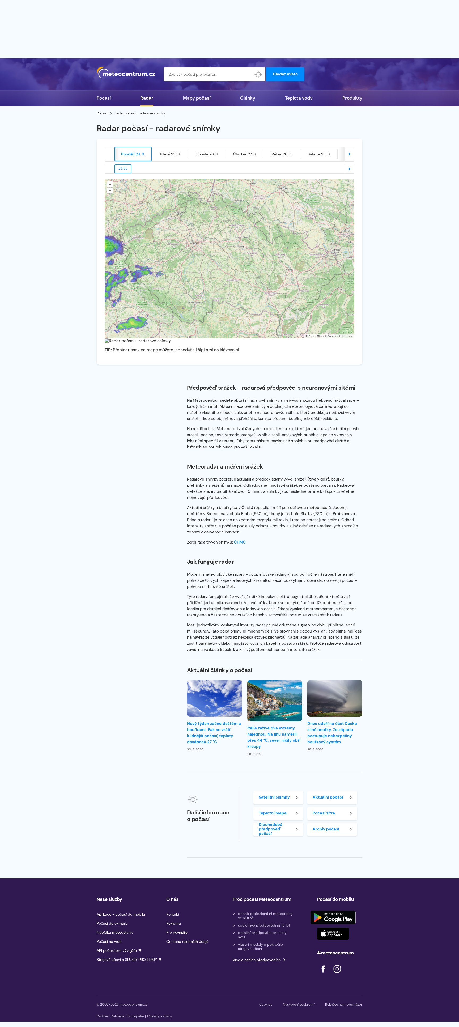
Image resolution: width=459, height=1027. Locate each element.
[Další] (349, 154)
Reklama (173, 923)
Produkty (352, 98)
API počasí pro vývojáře (117, 950)
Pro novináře (177, 932)
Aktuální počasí (328, 797)
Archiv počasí (326, 829)
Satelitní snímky (274, 797)
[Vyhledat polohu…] (258, 74)
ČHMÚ (240, 542)
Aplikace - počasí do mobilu (121, 914)
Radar (146, 98)
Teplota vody (299, 98)
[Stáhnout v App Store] (333, 934)
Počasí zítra (324, 813)
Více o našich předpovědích (257, 959)
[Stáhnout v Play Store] (333, 917)
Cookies (265, 1004)
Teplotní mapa (273, 813)
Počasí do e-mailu (112, 923)
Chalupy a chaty (159, 1016)
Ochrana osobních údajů (187, 941)
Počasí (104, 98)
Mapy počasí (196, 98)
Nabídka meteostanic (115, 932)
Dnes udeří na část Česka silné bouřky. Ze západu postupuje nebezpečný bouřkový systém (332, 733)
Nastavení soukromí (298, 1004)
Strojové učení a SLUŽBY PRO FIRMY (127, 959)
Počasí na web (109, 941)
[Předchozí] (109, 154)
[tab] (133, 154)
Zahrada (117, 1016)
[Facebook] (323, 974)
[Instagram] (337, 974)
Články (247, 98)
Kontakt (172, 914)
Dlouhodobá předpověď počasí (270, 829)
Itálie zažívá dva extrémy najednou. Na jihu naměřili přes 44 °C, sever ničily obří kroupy (273, 737)
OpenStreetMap (321, 336)
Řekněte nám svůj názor (343, 1004)
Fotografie (136, 1016)
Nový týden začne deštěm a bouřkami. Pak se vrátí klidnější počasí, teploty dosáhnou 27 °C (214, 733)
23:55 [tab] (123, 168)
